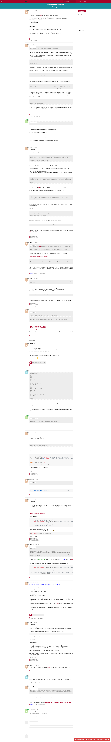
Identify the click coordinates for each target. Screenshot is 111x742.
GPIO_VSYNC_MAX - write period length (62, 699)
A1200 (33, 593)
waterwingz (34, 122)
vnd (47, 699)
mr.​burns (33, 47)
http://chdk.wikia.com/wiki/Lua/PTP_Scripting (41, 112)
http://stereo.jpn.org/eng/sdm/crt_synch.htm (38, 256)
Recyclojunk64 (34, 418)
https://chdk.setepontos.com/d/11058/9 (37, 326)
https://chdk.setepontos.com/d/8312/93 (37, 327)
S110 (41, 15)
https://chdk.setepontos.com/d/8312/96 (37, 329)
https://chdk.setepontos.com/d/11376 (37, 513)
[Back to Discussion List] (1, 1)
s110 (58, 603)
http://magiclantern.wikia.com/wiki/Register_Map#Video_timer (58, 702)
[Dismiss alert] (109, 740)
